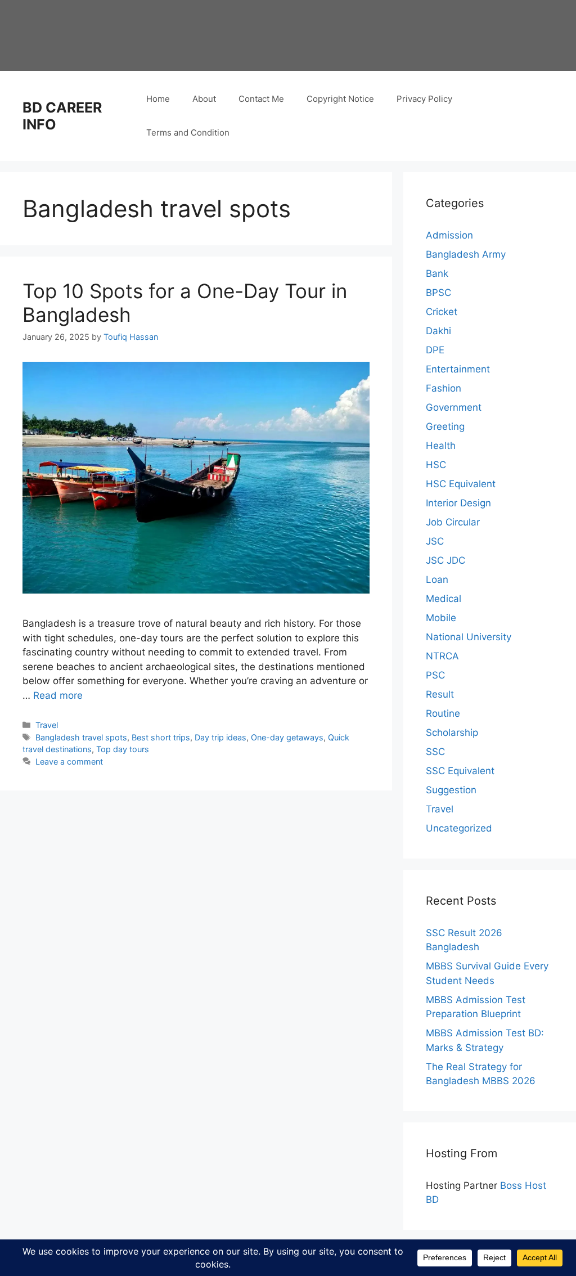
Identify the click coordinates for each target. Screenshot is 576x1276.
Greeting (445, 426)
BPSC (438, 292)
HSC (436, 464)
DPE (435, 350)
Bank (437, 273)
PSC (435, 675)
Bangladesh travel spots (81, 737)
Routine (443, 713)
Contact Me (261, 98)
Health (441, 445)
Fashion (443, 388)
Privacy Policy (424, 98)
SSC (435, 751)
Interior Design (458, 503)
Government (454, 407)
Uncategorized (459, 828)
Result (440, 694)
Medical (443, 598)
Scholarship (452, 732)
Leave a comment (69, 761)
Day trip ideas (220, 737)
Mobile (441, 617)
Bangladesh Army (466, 254)
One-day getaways (287, 737)
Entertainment (458, 369)
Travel (46, 725)
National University (468, 637)
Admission (449, 235)
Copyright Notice (340, 98)
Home (158, 98)
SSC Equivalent (460, 770)
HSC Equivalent (461, 483)
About (204, 98)
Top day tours (122, 749)
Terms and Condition (188, 132)
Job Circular (453, 522)
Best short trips (161, 737)
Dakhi (438, 330)
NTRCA (442, 656)
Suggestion (451, 790)
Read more (58, 695)
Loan (437, 579)
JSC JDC (445, 560)
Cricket (441, 311)
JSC (435, 541)
